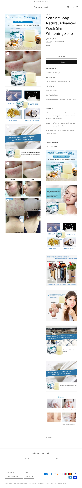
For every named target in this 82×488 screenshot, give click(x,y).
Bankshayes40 (12, 483)
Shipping (48, 41)
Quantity (48, 45)
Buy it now (61, 62)
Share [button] (50, 437)
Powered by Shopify (22, 483)
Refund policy (32, 483)
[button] (4, 7)
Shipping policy (62, 483)
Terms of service (51, 483)
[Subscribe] (56, 458)
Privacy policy (41, 483)
